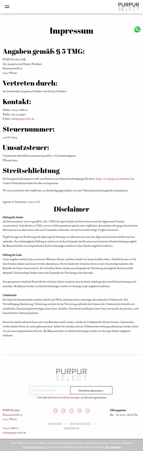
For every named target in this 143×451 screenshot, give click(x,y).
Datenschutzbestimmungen (66, 397)
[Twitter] (71, 411)
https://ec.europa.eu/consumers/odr (115, 178)
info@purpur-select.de (22, 118)
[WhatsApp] (137, 28)
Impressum (71, 428)
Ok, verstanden (113, 447)
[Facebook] (55, 411)
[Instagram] (63, 411)
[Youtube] (87, 411)
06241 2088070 (10, 428)
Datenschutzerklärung (33, 447)
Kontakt (55, 423)
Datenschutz (80, 423)
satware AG (34, 201)
